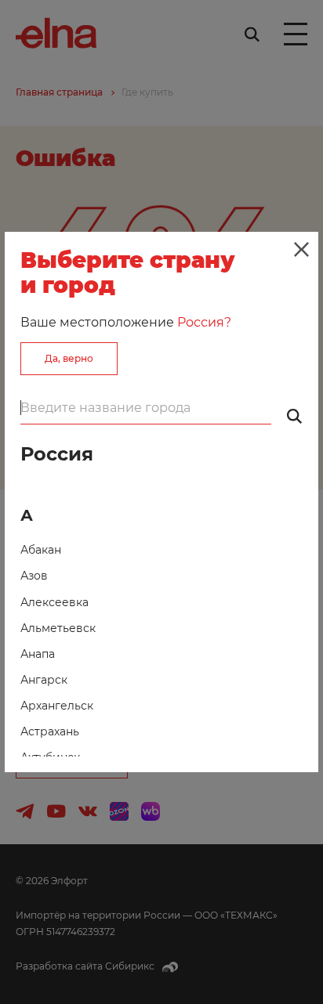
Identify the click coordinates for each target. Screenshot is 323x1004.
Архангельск (56, 706)
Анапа (37, 654)
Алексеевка (54, 602)
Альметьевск (58, 628)
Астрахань (49, 731)
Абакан (40, 550)
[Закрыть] (301, 249)
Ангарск (43, 680)
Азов (34, 576)
